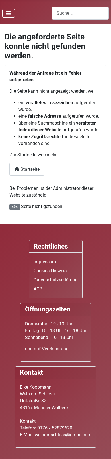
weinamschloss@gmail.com (63, 434)
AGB (38, 289)
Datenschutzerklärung (56, 280)
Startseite (29, 169)
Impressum (45, 261)
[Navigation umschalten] (8, 13)
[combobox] (80, 13)
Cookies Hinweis (50, 270)
